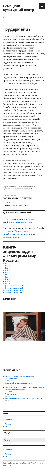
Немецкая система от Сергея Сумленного (23, 399)
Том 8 (7, 279)
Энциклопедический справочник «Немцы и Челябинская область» (24, 388)
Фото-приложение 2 (14, 288)
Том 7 (7, 277)
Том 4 (7, 270)
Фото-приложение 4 (14, 292)
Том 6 (7, 275)
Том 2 (7, 266)
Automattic (7, 465)
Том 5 (7, 272)
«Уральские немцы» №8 (21, 189)
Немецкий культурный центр (18, 8)
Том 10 (7, 284)
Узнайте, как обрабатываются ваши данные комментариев (19, 234)
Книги (8, 426)
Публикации (10, 394)
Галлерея (9, 422)
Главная (8, 420)
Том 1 (7, 264)
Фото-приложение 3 (14, 290)
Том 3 (7, 268)
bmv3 (32, 187)
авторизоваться (24, 222)
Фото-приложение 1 (14, 286)
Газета (8, 424)
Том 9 (7, 281)
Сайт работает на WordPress (15, 463)
